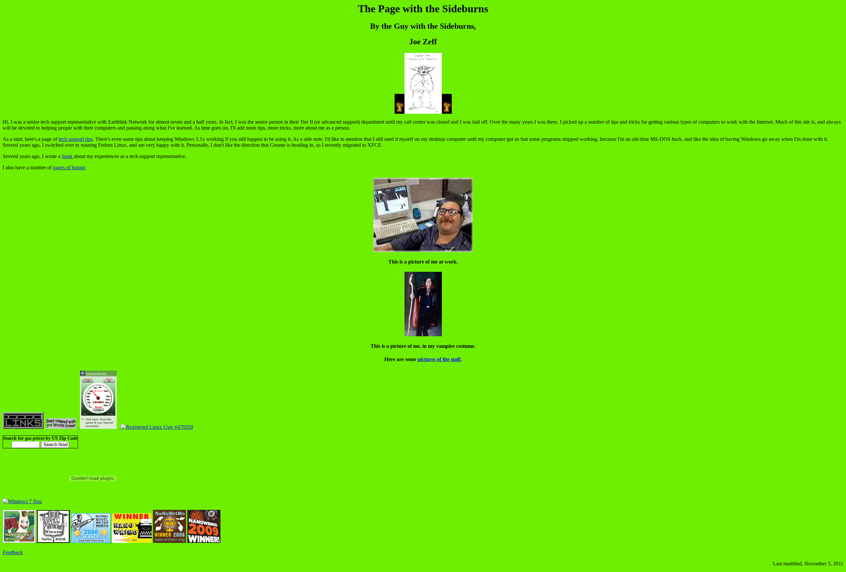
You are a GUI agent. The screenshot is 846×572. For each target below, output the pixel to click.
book (68, 156)
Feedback (13, 552)
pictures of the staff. (440, 359)
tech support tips (75, 139)
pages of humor (69, 167)
